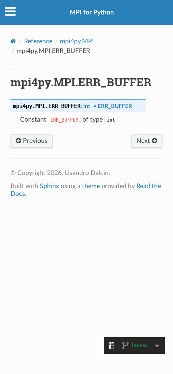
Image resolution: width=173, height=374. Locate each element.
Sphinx (49, 186)
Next (144, 141)
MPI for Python (92, 12)
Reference (38, 41)
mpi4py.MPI (77, 41)
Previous (34, 141)
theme (91, 186)
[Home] (13, 41)
